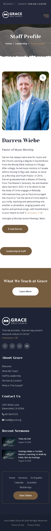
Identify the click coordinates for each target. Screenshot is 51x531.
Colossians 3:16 (33, 212)
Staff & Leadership (11, 375)
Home (8, 43)
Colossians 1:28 (10, 337)
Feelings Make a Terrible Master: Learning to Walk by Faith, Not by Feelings (32, 454)
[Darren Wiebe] (42, 77)
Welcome (6, 366)
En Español (36, 477)
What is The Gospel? (12, 385)
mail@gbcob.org (12, 419)
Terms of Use (17, 525)
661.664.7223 (11, 414)
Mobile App (25, 487)
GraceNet (32, 482)
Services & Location (12, 380)
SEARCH (9, 4)
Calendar (19, 482)
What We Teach (10, 371)
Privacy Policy (33, 525)
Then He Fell (24, 438)
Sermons (22, 477)
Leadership (21, 43)
